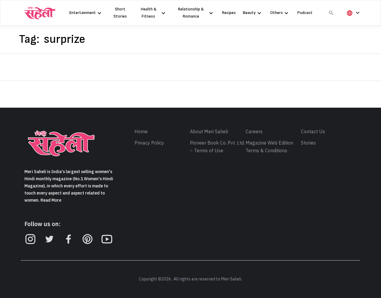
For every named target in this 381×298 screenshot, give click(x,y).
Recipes (229, 12)
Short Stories (120, 13)
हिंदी (352, 22)
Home (141, 131)
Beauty (249, 12)
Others (276, 12)
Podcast (305, 12)
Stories (308, 143)
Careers (254, 131)
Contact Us (313, 131)
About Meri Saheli (209, 131)
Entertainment (82, 12)
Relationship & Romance (191, 13)
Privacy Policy (149, 143)
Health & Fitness (148, 13)
